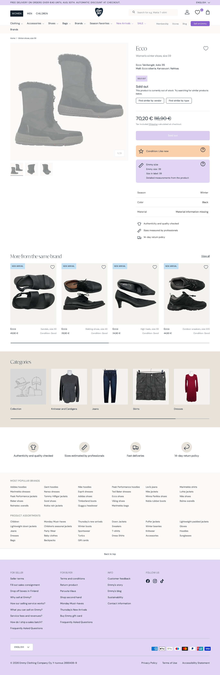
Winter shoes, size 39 (27, 38)
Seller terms (17, 578)
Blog (185, 23)
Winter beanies (154, 526)
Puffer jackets (153, 521)
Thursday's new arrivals (90, 521)
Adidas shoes (85, 496)
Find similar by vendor (150, 100)
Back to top (110, 554)
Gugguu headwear (87, 505)
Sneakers (116, 526)
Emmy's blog (114, 591)
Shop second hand (70, 597)
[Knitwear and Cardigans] (69, 387)
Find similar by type (179, 100)
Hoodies (184, 530)
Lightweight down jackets (23, 526)
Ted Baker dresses (121, 491)
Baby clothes (50, 535)
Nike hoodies (84, 486)
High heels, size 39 (150, 329)
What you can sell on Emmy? (26, 609)
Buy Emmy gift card (71, 615)
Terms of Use (169, 663)
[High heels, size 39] (136, 294)
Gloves (183, 526)
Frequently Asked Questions (26, 628)
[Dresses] (192, 387)
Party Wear (50, 530)
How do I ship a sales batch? (26, 622)
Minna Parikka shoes (156, 496)
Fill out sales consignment (25, 585)
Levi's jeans (151, 486)
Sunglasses (185, 535)
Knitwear (150, 530)
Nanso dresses (52, 491)
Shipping (153, 124)
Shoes (51, 23)
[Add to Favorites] (206, 48)
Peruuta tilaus (68, 591)
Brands (79, 23)
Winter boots (85, 526)
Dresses (178, 409)
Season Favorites (99, 23)
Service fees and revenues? (26, 615)
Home (12, 38)
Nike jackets (152, 491)
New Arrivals (123, 23)
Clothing (15, 23)
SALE (140, 23)
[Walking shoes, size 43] (85, 294)
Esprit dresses (85, 491)
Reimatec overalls (19, 505)
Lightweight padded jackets (194, 521)
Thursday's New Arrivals (73, 609)
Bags (65, 23)
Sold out (173, 135)
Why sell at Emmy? (20, 597)
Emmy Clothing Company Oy (35, 663)
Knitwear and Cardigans (64, 409)
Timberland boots (87, 500)
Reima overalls (187, 500)
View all (205, 256)
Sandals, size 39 (48, 329)
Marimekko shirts (188, 486)
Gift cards (83, 540)
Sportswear (84, 530)
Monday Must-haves (55, 521)
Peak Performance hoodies (126, 486)
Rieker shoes (16, 500)
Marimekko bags (120, 505)
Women (17, 13)
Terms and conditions (72, 578)
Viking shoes (118, 500)
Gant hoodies (51, 486)
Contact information (119, 603)
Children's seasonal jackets (58, 526)
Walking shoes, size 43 (96, 329)
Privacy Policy (149, 663)
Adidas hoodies (18, 486)
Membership (162, 23)
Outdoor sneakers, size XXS (196, 329)
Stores (175, 23)
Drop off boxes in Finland (24, 591)
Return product (69, 585)
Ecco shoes (118, 496)
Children (42, 13)
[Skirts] (151, 387)
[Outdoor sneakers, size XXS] (187, 294)
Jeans (95, 409)
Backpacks (49, 540)
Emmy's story (115, 585)
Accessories (34, 23)
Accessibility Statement (196, 663)
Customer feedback (119, 578)
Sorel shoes (50, 500)
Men (29, 13)
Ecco (141, 48)
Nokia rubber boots (156, 500)
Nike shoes (185, 496)
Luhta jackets (186, 491)
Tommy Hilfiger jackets (55, 496)
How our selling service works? (27, 603)
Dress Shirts (118, 535)
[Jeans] (110, 387)
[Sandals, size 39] (33, 294)
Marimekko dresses (20, 491)
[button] (207, 12)
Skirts (136, 409)
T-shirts (116, 530)
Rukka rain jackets (53, 505)
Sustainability (115, 597)
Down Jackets (119, 521)
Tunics (81, 535)
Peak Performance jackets (23, 496)
